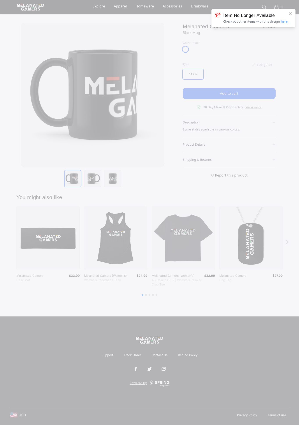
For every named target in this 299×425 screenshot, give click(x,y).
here (284, 21)
